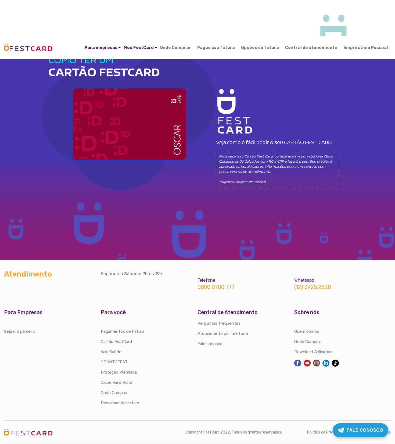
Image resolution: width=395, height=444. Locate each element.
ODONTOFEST (114, 362)
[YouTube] (307, 365)
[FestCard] (28, 46)
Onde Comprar (175, 47)
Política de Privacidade (327, 432)
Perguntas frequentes (219, 323)
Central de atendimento (311, 47)
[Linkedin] (325, 365)
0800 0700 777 (216, 287)
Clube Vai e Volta (116, 382)
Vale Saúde (111, 351)
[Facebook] (297, 365)
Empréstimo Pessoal (365, 47)
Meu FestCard (139, 47)
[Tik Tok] (335, 365)
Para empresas (101, 47)
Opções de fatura (260, 47)
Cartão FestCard (116, 341)
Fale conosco (210, 343)
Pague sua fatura (216, 47)
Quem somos (306, 331)
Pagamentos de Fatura (122, 331)
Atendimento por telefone (223, 333)
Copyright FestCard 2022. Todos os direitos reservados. (233, 432)
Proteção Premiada (119, 372)
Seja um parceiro (19, 331)
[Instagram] (316, 365)
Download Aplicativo (120, 402)
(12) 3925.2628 (312, 287)
